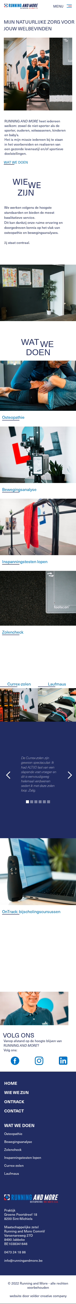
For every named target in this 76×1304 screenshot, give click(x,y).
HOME (10, 1083)
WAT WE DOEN (16, 162)
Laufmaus (57, 684)
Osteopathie (13, 1134)
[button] (8, 775)
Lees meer (8, 950)
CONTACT (14, 1111)
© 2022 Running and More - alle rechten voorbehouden (38, 1285)
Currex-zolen (19, 684)
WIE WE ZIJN (16, 1092)
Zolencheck (13, 1150)
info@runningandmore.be (23, 1260)
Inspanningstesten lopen (22, 1157)
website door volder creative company (38, 1296)
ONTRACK (14, 1101)
